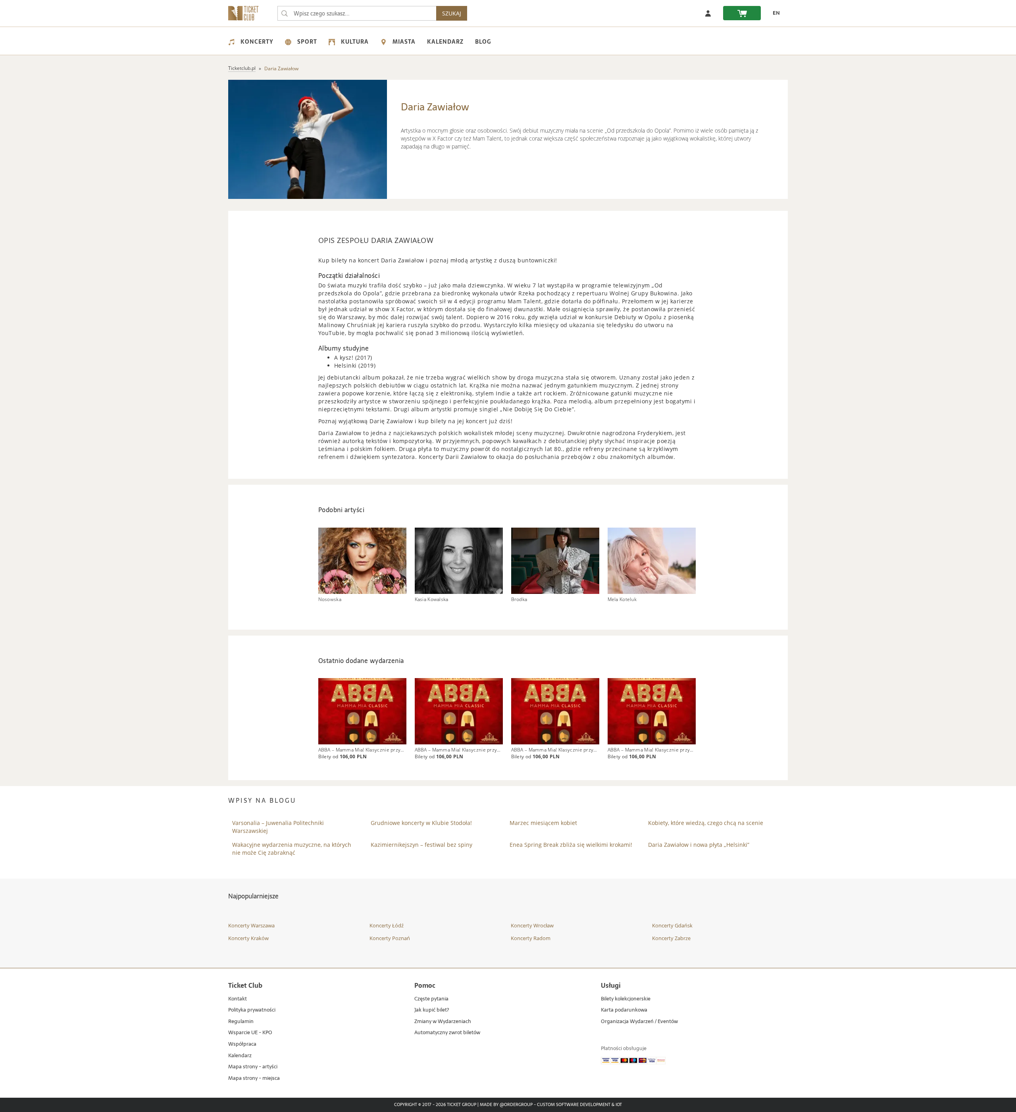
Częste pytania (431, 999)
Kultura (355, 41)
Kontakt (237, 999)
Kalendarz (445, 41)
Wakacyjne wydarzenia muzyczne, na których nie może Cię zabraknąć (291, 848)
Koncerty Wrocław (532, 925)
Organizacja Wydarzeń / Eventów (639, 1021)
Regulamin (241, 1021)
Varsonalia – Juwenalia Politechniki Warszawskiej (278, 826)
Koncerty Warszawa (251, 925)
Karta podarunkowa (624, 1010)
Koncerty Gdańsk (672, 925)
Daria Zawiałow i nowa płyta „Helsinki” (698, 844)
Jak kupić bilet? (431, 1010)
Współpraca (242, 1044)
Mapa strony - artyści (252, 1067)
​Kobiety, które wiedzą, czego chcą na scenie (705, 823)
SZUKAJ (451, 13)
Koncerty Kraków (248, 938)
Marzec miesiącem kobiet (543, 823)
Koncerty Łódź (386, 925)
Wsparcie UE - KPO (250, 1033)
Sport (307, 41)
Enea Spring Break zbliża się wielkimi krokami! (571, 844)
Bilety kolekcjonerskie (625, 999)
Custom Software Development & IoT (579, 1105)
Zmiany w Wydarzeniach (442, 1021)
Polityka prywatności (251, 1010)
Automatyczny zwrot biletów (447, 1033)
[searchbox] (356, 13)
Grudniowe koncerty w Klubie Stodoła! (421, 823)
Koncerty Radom (530, 938)
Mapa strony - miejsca (254, 1078)
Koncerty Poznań (389, 938)
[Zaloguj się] (708, 13)
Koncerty (257, 41)
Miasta (404, 41)
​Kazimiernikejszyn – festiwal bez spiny (421, 844)
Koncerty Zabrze (671, 938)
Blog (483, 41)
